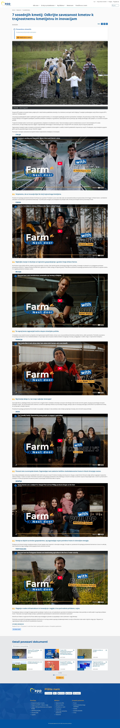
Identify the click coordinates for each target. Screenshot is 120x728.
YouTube (62, 693)
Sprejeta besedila (77, 710)
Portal (74, 703)
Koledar (75, 708)
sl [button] (94, 1)
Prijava (110, 1)
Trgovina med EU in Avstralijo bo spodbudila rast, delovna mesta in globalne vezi (99, 664)
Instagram (77, 693)
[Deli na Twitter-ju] (104, 24)
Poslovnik (58, 714)
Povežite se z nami (60, 707)
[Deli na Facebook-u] (102, 24)
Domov (13, 10)
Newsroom (19, 10)
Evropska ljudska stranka (38, 703)
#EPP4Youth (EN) (35, 710)
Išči (114, 5)
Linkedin (69, 693)
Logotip (33, 714)
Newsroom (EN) (60, 703)
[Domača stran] (6, 4)
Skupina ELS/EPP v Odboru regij (39, 705)
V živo (74, 712)
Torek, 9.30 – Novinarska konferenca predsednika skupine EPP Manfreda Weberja (66, 652)
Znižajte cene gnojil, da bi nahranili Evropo (34, 662)
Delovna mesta (59, 705)
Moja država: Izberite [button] (101, 1)
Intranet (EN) (34, 712)
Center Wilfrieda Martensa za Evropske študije (41, 707)
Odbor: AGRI (17, 629)
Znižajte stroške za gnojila (98, 651)
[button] (106, 108)
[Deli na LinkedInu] (107, 24)
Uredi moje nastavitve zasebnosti (61, 711)
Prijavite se (116, 1)
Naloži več (61, 677)
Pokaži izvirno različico (25, 37)
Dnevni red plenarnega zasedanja (79, 705)
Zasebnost (58, 709)
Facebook (49, 693)
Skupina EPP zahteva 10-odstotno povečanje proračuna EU (66, 663)
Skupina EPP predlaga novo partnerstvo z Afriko (33, 652)
